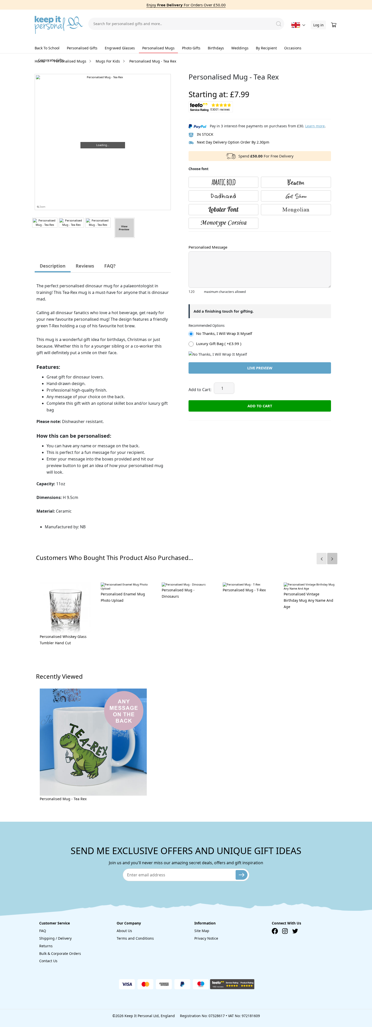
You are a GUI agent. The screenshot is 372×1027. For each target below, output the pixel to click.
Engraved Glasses (120, 48)
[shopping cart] (334, 25)
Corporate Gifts (51, 60)
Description (53, 266)
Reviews (85, 266)
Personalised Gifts (82, 48)
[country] (295, 25)
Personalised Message (208, 247)
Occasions (292, 48)
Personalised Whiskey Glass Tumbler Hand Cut (63, 639)
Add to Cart (259, 405)
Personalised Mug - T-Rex (244, 590)
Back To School (47, 48)
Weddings (240, 48)
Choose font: (198, 236)
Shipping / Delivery (55, 938)
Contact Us (48, 960)
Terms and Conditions (135, 938)
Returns (46, 945)
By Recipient (266, 48)
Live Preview (259, 367)
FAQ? (110, 266)
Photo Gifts (191, 48)
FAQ (42, 930)
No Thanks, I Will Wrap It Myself (224, 333)
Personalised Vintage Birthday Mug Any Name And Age (308, 600)
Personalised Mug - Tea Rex (63, 798)
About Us (124, 930)
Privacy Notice (206, 938)
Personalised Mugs (158, 48)
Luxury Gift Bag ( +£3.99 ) (218, 343)
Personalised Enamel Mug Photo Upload (123, 597)
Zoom (42, 206)
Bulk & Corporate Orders (60, 953)
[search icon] (278, 23)
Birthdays (216, 48)
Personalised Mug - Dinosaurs (178, 593)
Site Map (201, 930)
